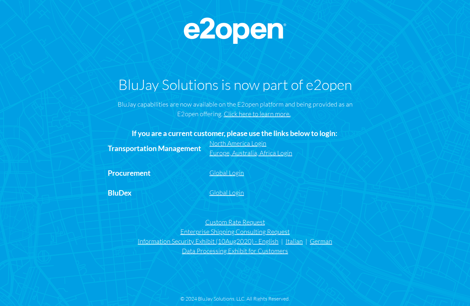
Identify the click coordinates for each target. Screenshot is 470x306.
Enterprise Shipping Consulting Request (235, 232)
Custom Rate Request (235, 222)
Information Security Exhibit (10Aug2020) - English (208, 241)
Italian (294, 241)
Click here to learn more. (257, 114)
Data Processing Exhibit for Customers (235, 251)
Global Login (226, 193)
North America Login (237, 143)
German (321, 241)
